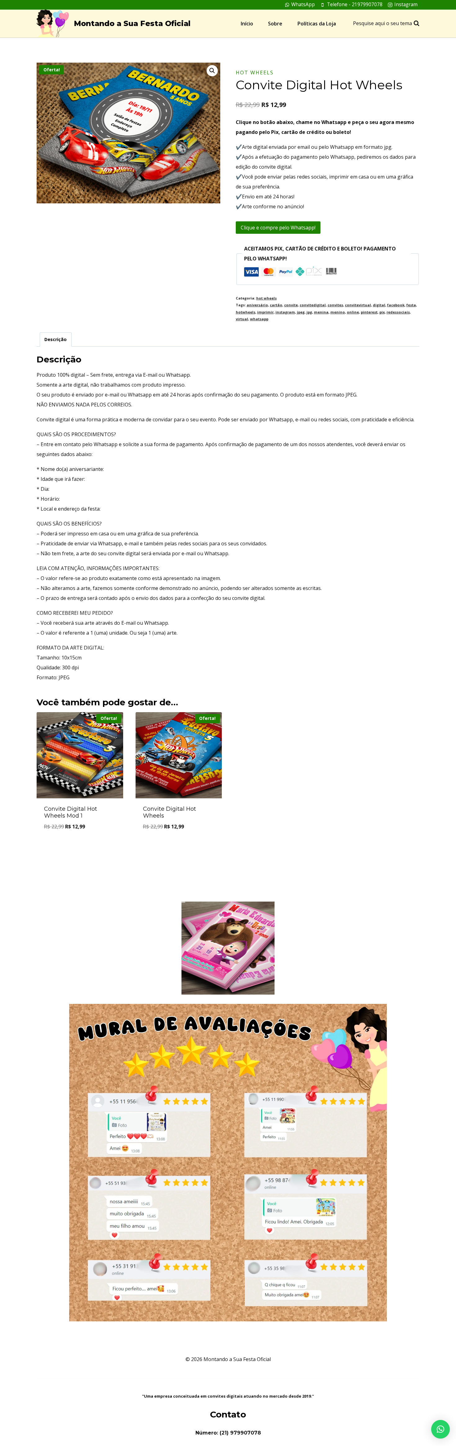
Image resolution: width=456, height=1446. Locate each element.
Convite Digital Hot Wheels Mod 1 (70, 812)
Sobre (275, 23)
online (353, 312)
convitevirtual (358, 305)
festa (411, 305)
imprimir (265, 312)
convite (291, 305)
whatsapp (259, 319)
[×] (440, 1429)
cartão (276, 305)
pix (382, 312)
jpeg (301, 312)
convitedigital (313, 305)
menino (337, 312)
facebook (396, 305)
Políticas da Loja (316, 23)
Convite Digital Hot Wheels (169, 812)
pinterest (369, 312)
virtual (242, 319)
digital (379, 305)
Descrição (55, 339)
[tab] (56, 339)
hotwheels (245, 312)
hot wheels (255, 72)
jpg (309, 312)
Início (247, 23)
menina (321, 312)
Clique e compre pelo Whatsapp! (278, 227)
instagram (285, 312)
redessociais (398, 312)
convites (335, 305)
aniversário (257, 305)
